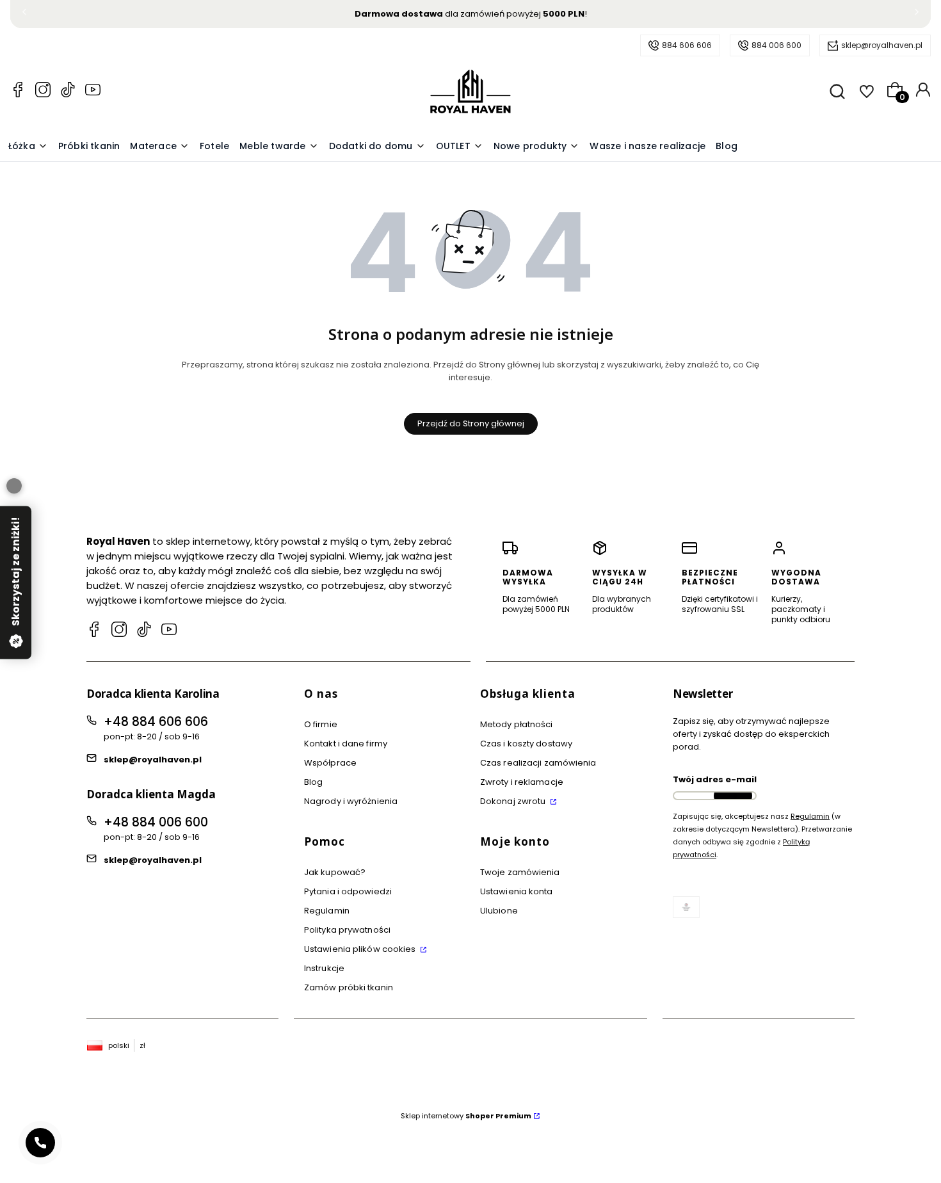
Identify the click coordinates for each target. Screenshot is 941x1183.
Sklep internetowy (466, 1116)
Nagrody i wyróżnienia (351, 801)
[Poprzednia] (24, 14)
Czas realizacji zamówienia (538, 763)
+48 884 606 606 (156, 721)
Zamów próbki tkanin (348, 987)
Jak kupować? (335, 872)
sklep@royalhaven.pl (881, 45)
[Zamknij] (14, 486)
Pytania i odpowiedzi (348, 891)
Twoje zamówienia (520, 872)
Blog (313, 782)
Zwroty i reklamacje (521, 782)
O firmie (320, 724)
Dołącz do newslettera (733, 795)
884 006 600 (776, 45)
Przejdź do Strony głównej (470, 423)
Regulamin (327, 911)
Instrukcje (324, 968)
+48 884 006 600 (156, 822)
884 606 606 (687, 45)
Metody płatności (516, 724)
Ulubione (499, 911)
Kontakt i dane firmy (345, 743)
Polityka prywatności (347, 930)
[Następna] (916, 14)
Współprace (330, 763)
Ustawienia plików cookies (361, 949)
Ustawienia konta (516, 891)
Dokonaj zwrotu (514, 801)
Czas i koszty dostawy (526, 743)
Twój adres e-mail (715, 779)
